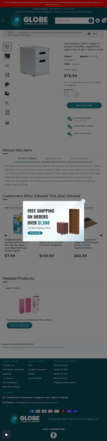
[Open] (6, 434)
